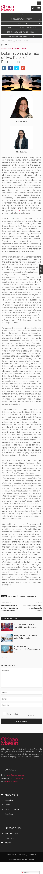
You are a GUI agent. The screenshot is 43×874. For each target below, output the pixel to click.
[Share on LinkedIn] (4, 68)
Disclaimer (32, 855)
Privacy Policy (22, 855)
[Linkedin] (39, 3)
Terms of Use (11, 855)
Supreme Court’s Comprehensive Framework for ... (27, 649)
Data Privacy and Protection (21, 36)
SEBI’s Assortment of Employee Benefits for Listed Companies (9, 608)
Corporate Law (21, 23)
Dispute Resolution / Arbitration (21, 28)
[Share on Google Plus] (23, 68)
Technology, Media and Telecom (21, 32)
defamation (12, 596)
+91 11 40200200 (16, 778)
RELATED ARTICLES (10, 618)
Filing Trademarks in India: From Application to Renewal (32, 608)
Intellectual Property (21, 19)
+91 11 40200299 (11, 782)
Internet (22, 596)
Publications (31, 596)
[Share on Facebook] (10, 68)
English (26, 872)
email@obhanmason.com (15, 775)
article (17, 210)
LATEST (21, 15)
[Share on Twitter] (16, 68)
